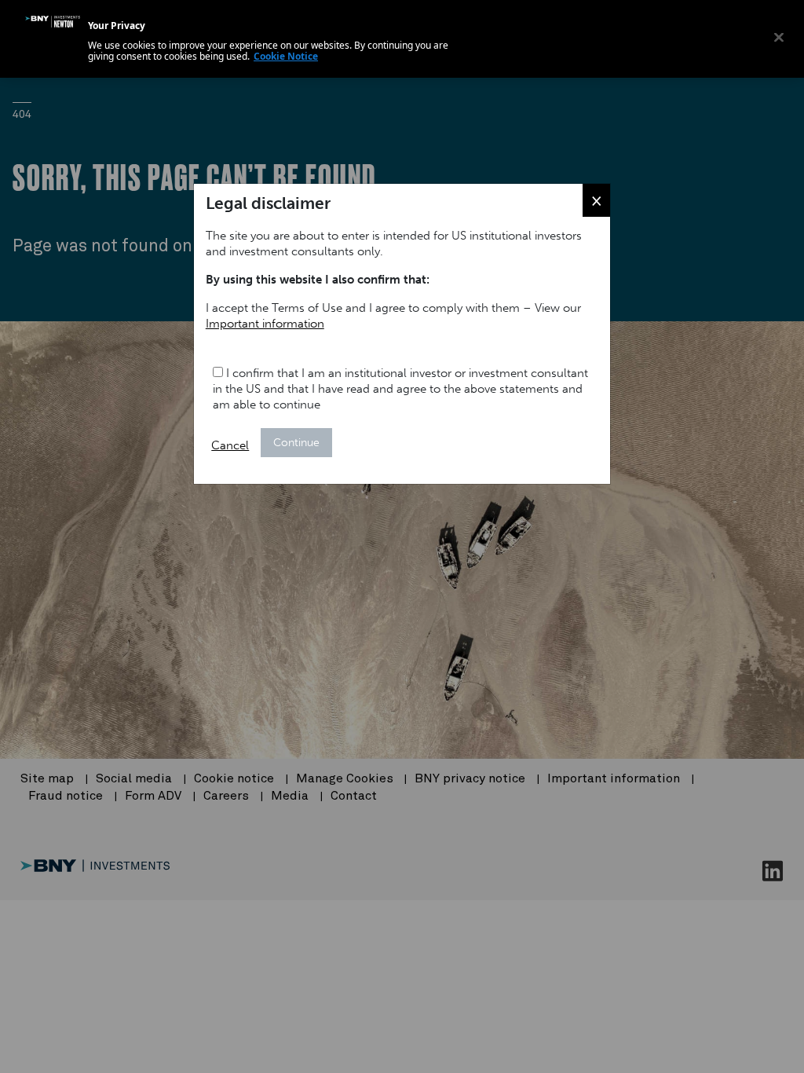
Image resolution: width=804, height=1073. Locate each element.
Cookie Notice (286, 56)
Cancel (230, 445)
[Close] (779, 37)
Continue (296, 442)
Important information (265, 324)
